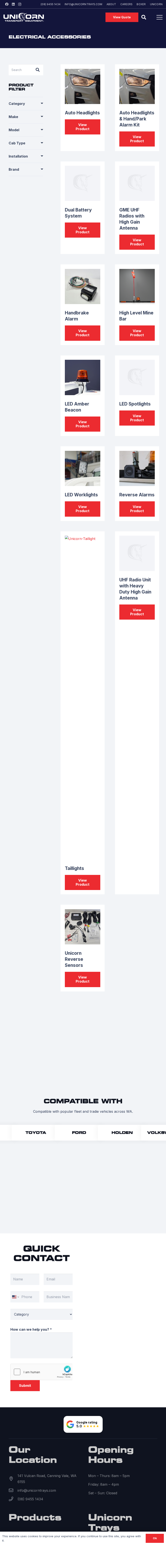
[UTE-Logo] (23, 17)
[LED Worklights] (82, 468)
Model (14, 130)
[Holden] (118, 1133)
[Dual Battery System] (82, 183)
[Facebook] (6, 4)
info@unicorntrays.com (37, 1490)
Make (13, 117)
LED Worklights (81, 494)
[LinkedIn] (13, 4)
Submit (25, 1385)
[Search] (37, 69)
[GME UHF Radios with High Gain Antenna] (137, 183)
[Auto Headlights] (82, 86)
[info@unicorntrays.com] (13, 1490)
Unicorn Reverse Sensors (74, 959)
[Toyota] (32, 1133)
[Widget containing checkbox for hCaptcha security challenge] (41, 1372)
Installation (18, 156)
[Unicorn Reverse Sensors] (82, 926)
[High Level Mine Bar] (137, 286)
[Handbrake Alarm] (82, 286)
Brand (14, 169)
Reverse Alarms (137, 494)
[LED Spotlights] (137, 377)
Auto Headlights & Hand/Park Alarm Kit (136, 119)
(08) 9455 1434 (30, 1499)
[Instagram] (19, 4)
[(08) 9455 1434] (13, 1499)
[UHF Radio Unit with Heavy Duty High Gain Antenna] (137, 553)
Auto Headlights (82, 112)
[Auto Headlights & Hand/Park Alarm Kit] (137, 86)
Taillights (74, 868)
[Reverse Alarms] (137, 468)
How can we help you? (31, 1329)
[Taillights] (82, 697)
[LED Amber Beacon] (82, 377)
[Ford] (75, 1133)
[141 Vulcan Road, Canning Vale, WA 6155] (13, 1479)
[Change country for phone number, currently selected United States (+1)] (15, 1296)
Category (17, 103)
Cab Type (17, 143)
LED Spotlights (135, 404)
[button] (143, 17)
